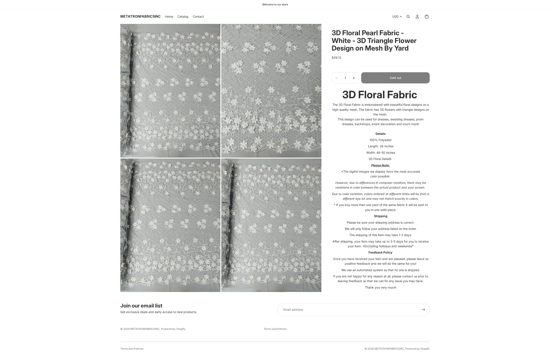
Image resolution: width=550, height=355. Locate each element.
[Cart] (426, 16)
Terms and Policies (275, 328)
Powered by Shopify (173, 328)
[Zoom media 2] (271, 90)
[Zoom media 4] (271, 225)
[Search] (408, 16)
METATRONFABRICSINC (145, 328)
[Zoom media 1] (170, 90)
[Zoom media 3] (170, 225)
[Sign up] (423, 309)
